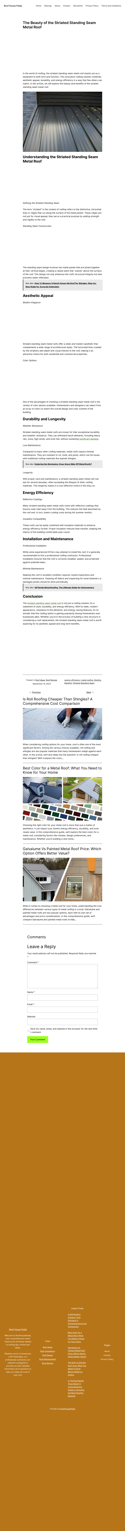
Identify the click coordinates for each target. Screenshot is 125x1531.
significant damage (88, 439)
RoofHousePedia (67, 1409)
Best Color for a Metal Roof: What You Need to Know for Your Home (62, 770)
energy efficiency (72, 680)
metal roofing (87, 680)
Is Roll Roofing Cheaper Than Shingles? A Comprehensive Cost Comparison (58, 701)
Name (31, 992)
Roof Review (51, 680)
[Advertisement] (62, 52)
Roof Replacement (47, 1359)
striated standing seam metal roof (44, 603)
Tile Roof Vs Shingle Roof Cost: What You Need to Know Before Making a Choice (77, 1369)
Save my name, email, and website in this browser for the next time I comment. (63, 1030)
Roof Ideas (40, 680)
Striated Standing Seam (83, 683)
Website (31, 1016)
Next (88, 692)
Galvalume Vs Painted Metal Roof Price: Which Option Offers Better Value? (62, 851)
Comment (33, 962)
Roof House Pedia (13, 6)
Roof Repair (47, 1355)
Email (30, 1004)
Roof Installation (47, 1351)
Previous (36, 692)
